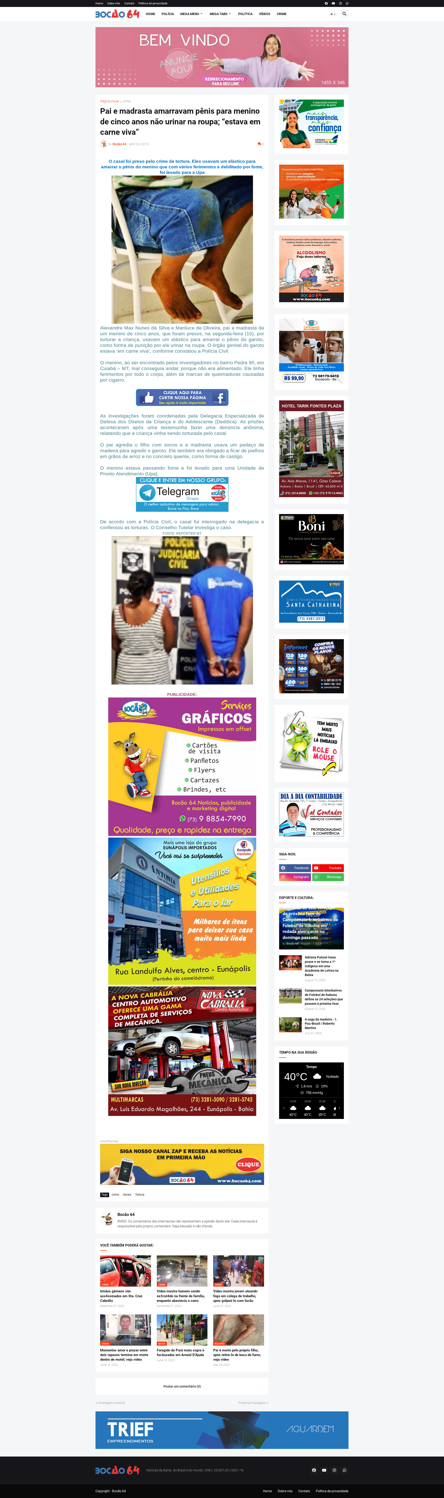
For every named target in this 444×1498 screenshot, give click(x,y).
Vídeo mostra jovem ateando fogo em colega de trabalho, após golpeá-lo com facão (235, 1296)
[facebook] (326, 3)
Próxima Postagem (252, 1403)
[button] (333, 14)
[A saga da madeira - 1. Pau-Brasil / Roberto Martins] (290, 1024)
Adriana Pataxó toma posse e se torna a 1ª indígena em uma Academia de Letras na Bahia (322, 966)
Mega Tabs (219, 14)
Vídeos (264, 14)
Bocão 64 (126, 1214)
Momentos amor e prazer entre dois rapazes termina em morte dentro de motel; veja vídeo (124, 1355)
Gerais (127, 1194)
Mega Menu (189, 14)
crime (127, 101)
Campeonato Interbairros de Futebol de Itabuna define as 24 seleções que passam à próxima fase (324, 997)
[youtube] (333, 3)
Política (245, 14)
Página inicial (109, 101)
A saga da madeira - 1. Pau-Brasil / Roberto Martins (321, 1024)
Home (99, 3)
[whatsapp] (347, 3)
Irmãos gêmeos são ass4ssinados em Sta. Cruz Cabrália (121, 1296)
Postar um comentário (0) (182, 1386)
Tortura (139, 1194)
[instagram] (340, 3)
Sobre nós (113, 3)
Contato (129, 3)
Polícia (168, 14)
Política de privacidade (153, 3)
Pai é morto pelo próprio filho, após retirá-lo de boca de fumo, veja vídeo (237, 1355)
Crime (282, 14)
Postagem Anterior (111, 1403)
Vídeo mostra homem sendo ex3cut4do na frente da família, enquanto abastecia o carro (181, 1296)
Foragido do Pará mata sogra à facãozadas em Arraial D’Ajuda (180, 1352)
